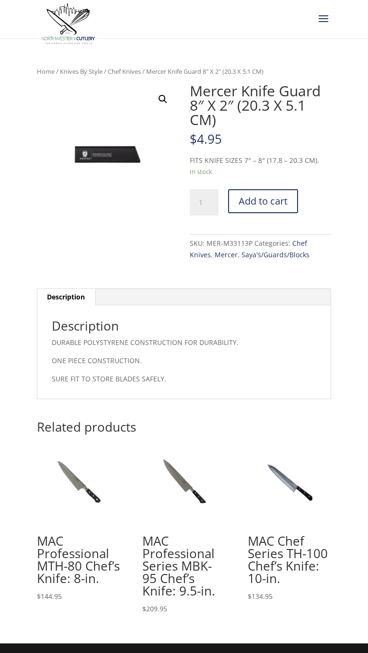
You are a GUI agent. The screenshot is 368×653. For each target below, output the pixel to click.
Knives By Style (81, 71)
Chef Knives (124, 71)
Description (66, 296)
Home (46, 71)
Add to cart (263, 201)
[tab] (66, 297)
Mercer (226, 254)
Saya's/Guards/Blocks (276, 254)
